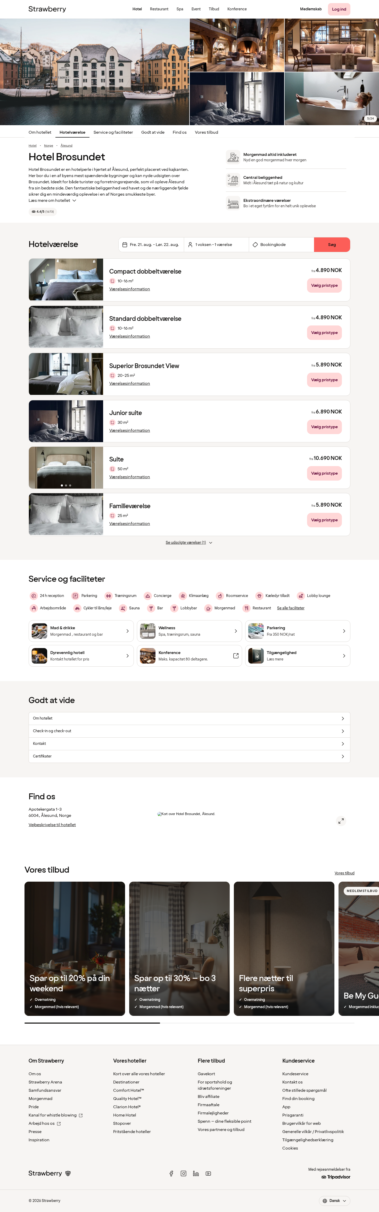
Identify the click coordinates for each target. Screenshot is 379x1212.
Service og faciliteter (113, 132)
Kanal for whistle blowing (53, 1115)
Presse (35, 1132)
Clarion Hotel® (127, 1107)
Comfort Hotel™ (128, 1090)
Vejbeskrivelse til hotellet (52, 825)
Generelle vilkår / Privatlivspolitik (313, 1132)
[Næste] (96, 421)
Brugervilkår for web (301, 1123)
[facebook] (171, 1173)
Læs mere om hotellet (49, 200)
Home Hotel (124, 1115)
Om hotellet (40, 132)
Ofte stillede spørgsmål (304, 1090)
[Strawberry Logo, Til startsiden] (47, 9)
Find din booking (298, 1099)
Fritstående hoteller (132, 1132)
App (286, 1107)
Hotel (33, 146)
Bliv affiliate (208, 1096)
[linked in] (196, 1173)
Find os (180, 132)
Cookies (290, 1148)
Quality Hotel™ (127, 1099)
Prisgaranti (292, 1115)
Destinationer (126, 1082)
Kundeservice (295, 1074)
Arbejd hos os (42, 1123)
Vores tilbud (206, 132)
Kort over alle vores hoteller (139, 1074)
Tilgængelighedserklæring (307, 1140)
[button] (66, 421)
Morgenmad (40, 1099)
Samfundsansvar (45, 1090)
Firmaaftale (208, 1105)
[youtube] (208, 1173)
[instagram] (183, 1173)
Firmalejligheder (213, 1113)
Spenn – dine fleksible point (224, 1121)
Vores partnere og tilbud (221, 1130)
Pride (34, 1107)
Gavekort (206, 1074)
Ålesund (66, 146)
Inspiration (39, 1140)
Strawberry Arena (45, 1082)
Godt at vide (152, 132)
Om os (35, 1074)
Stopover (122, 1123)
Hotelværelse (72, 132)
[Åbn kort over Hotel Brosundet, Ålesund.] (341, 821)
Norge (48, 146)
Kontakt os (292, 1082)
